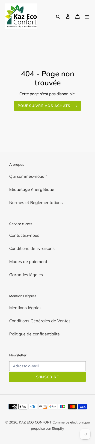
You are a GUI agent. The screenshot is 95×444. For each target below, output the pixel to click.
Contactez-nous (24, 235)
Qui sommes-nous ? (28, 176)
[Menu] (87, 16)
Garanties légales (26, 274)
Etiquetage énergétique (31, 189)
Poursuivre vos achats (44, 106)
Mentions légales (25, 307)
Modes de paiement (28, 261)
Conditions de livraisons (32, 248)
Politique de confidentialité (34, 334)
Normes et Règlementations (36, 202)
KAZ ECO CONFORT (35, 422)
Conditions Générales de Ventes (40, 320)
